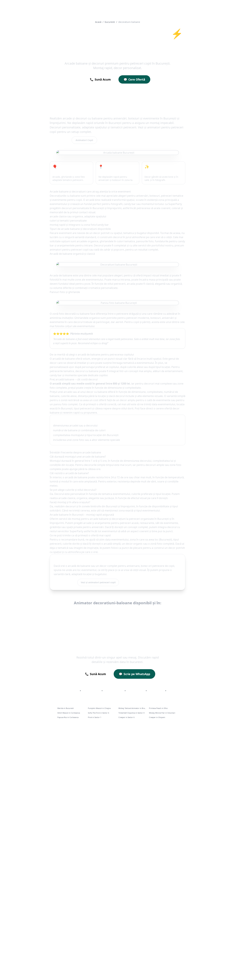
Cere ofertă (60, 140)
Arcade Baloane (113, 690)
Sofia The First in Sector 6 (98, 713)
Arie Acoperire (91, 690)
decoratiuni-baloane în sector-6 (160, 620)
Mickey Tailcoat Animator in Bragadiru (132, 708)
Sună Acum (100, 79)
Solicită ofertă (64, 582)
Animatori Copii (84, 140)
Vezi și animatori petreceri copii (98, 582)
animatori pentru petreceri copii (69, 249)
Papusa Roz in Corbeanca (67, 717)
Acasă (98, 21)
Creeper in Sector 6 (126, 717)
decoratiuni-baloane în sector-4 (75, 620)
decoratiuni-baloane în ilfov (54, 612)
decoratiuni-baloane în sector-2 (136, 612)
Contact (173, 690)
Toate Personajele (67, 690)
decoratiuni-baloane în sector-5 (117, 620)
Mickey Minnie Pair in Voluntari (162, 713)
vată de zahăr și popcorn (109, 249)
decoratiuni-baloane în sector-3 (179, 612)
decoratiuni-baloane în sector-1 (94, 612)
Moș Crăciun (156, 690)
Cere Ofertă (134, 79)
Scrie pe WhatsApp (134, 674)
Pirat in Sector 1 (94, 717)
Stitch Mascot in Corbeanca (68, 713)
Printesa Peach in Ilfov (158, 708)
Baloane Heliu (135, 690)
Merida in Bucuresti (65, 708)
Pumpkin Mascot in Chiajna (99, 708)
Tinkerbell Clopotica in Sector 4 (131, 713)
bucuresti (110, 21)
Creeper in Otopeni (157, 717)
